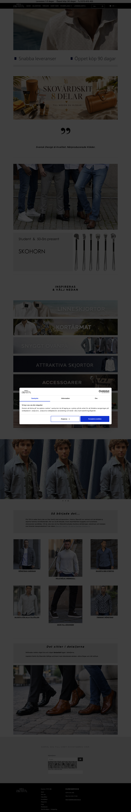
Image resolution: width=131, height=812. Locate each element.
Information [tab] (65, 398)
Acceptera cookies (94, 419)
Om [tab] (96, 398)
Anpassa (64, 419)
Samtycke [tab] (34, 398)
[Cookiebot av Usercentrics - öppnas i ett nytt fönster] (100, 391)
